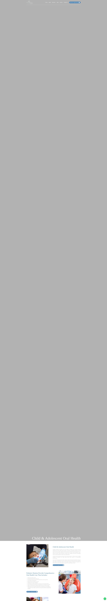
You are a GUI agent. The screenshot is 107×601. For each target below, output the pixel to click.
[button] (105, 598)
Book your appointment (74, 2)
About (50, 2)
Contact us (66, 2)
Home (46, 2)
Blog (57, 2)
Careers (61, 2)
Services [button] (53, 2)
